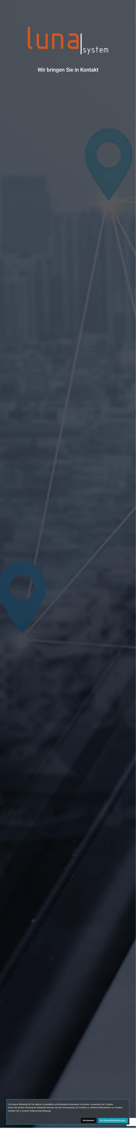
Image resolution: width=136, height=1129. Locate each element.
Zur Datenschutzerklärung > (113, 1120)
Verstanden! (88, 1120)
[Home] (67, 41)
